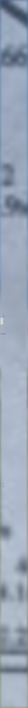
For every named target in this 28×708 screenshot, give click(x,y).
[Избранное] (2, 323)
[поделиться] (2, 321)
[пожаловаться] (2, 319)
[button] (15, 316)
